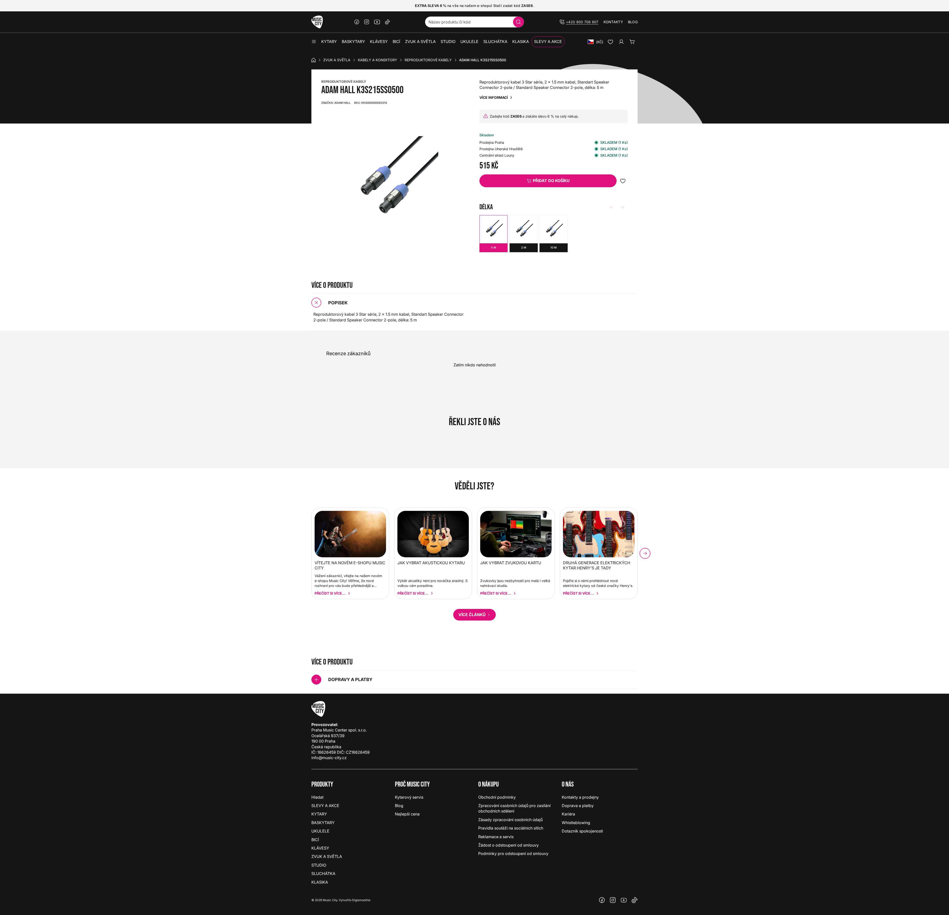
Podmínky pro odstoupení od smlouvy (513, 853)
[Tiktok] (387, 22)
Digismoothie (361, 900)
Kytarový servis (409, 797)
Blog (633, 22)
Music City (330, 900)
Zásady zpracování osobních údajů (510, 819)
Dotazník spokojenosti (582, 831)
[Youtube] (377, 22)
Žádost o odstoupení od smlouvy (508, 845)
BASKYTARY (323, 822)
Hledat (317, 797)
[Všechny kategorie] (314, 41)
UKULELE (320, 831)
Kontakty (613, 22)
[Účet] (621, 41)
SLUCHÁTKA (323, 873)
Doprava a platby (578, 805)
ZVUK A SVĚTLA (336, 60)
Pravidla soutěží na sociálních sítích (510, 828)
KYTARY (319, 813)
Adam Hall (335, 102)
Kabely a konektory (377, 60)
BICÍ (315, 839)
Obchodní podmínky (497, 797)
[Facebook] (356, 22)
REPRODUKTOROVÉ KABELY (343, 81)
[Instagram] (366, 22)
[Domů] (313, 60)
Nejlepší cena (407, 813)
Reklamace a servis (496, 836)
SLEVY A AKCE (325, 805)
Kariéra (568, 813)
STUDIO (318, 865)
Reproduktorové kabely (428, 60)
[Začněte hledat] (518, 22)
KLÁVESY (320, 848)
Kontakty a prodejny (580, 797)
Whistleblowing (576, 822)
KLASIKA (319, 882)
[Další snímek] (645, 553)
